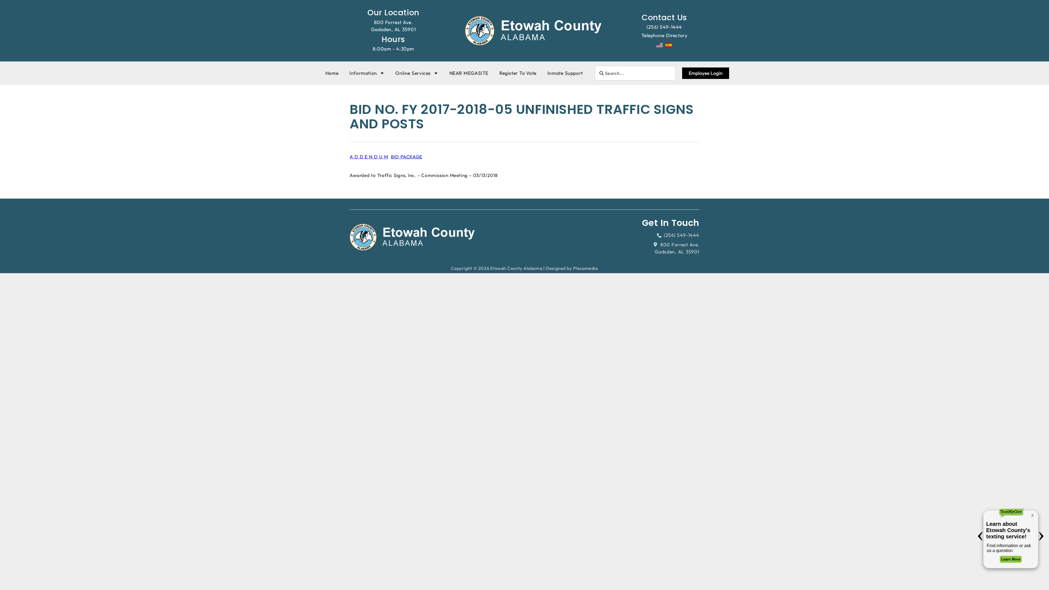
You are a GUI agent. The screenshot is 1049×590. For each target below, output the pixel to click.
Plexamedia (585, 268)
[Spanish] (669, 44)
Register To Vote (518, 73)
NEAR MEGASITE (468, 73)
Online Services (413, 73)
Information (363, 73)
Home (331, 73)
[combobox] (635, 73)
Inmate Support (565, 73)
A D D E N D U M (369, 157)
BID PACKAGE (406, 157)
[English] (659, 44)
